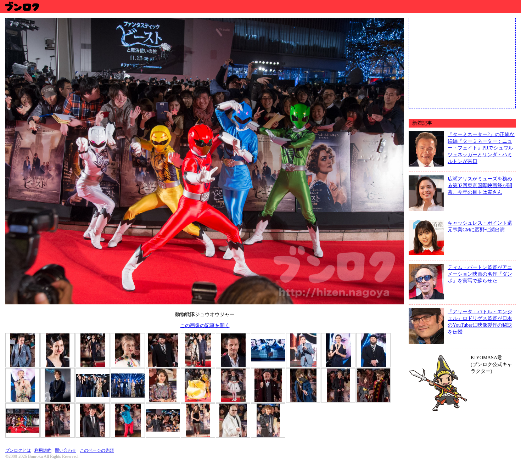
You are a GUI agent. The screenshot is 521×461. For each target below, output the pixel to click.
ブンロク (22, 6)
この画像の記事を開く (205, 325)
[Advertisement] (462, 62)
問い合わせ (65, 450)
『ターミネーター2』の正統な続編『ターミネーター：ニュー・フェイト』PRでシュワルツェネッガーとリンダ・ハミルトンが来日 (481, 147)
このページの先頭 (97, 450)
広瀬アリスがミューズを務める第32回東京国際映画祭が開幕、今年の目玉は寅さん (480, 185)
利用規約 (42, 450)
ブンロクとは (18, 450)
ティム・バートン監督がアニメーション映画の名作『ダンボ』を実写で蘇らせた (480, 273)
